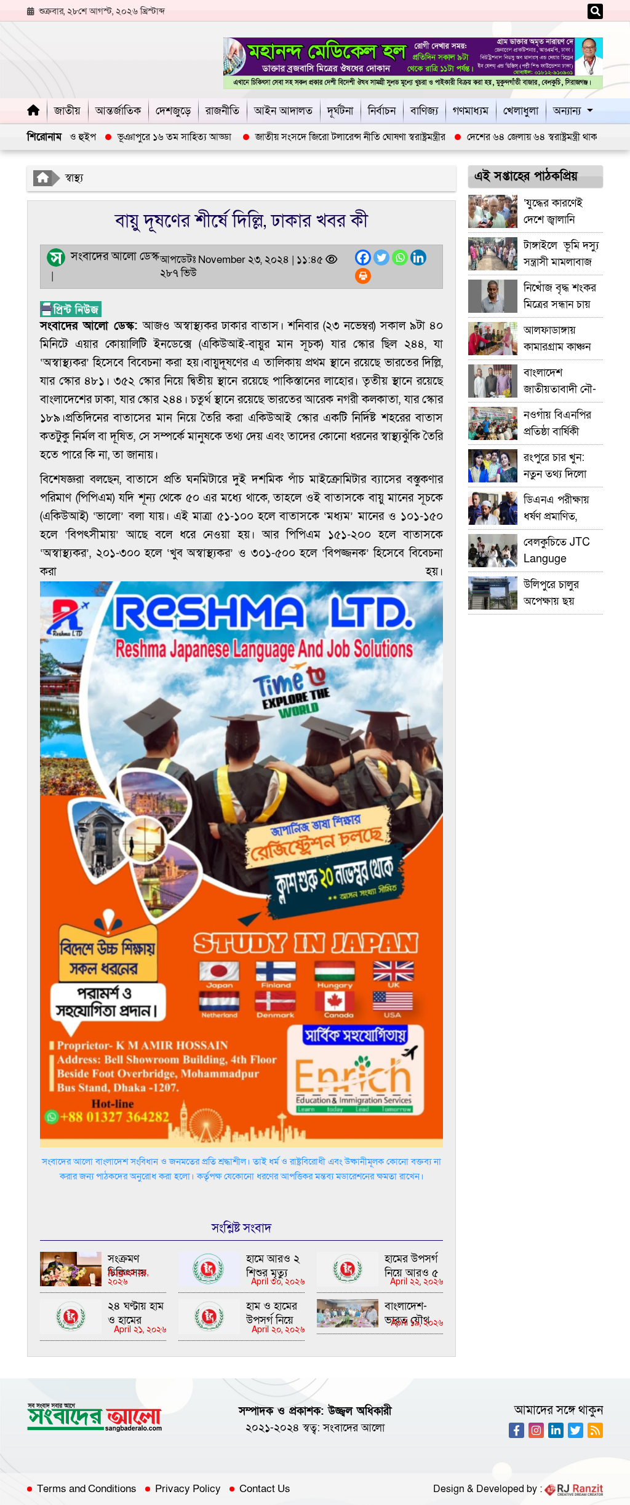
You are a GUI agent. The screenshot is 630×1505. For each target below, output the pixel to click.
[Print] (363, 276)
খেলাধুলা (520, 111)
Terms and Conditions (87, 1489)
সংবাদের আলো (354, 1428)
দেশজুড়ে (173, 111)
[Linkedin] (418, 257)
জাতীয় (67, 111)
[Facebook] (363, 257)
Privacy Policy (188, 1489)
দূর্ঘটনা (340, 111)
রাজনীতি (222, 111)
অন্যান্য (567, 111)
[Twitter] (381, 257)
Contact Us (264, 1489)
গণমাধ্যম (470, 111)
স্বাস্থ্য (74, 178)
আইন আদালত (283, 111)
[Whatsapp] (400, 257)
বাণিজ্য (424, 111)
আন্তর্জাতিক (118, 111)
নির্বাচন (382, 111)
